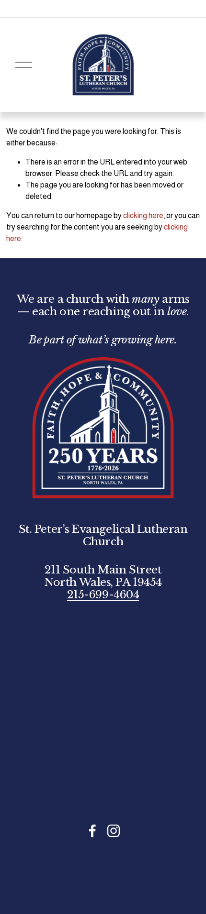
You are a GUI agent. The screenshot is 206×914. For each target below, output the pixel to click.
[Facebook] (92, 830)
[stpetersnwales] (113, 830)
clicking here (143, 215)
